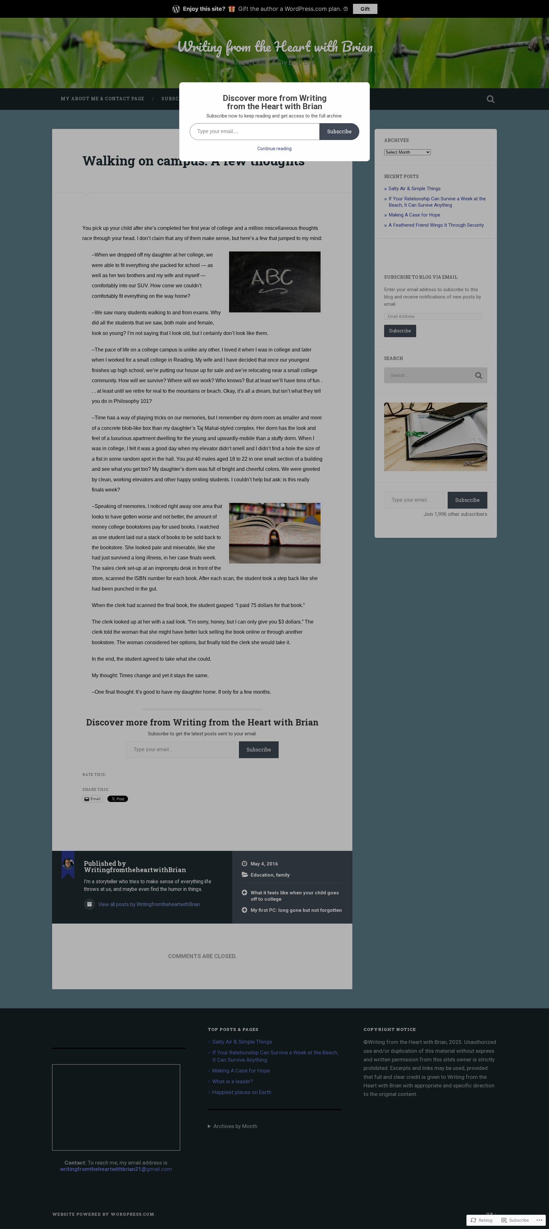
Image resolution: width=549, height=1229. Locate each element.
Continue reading (274, 148)
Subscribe (339, 131)
